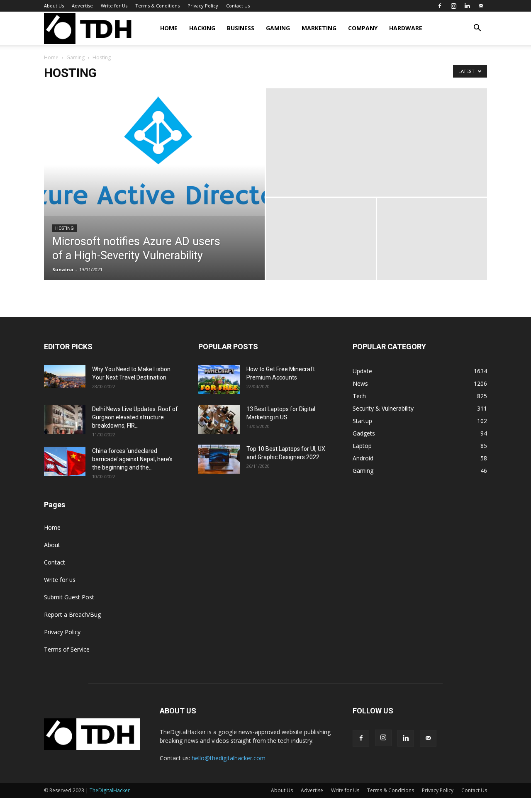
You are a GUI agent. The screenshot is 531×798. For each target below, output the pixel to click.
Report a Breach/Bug (72, 614)
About (52, 545)
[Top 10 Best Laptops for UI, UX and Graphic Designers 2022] (219, 459)
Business (240, 28)
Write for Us (114, 5)
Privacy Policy (203, 5)
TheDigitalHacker (110, 790)
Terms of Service (67, 649)
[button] (477, 29)
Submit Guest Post (69, 597)
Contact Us (238, 5)
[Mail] (481, 6)
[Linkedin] (467, 6)
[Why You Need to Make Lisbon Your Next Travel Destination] (64, 376)
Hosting (64, 228)
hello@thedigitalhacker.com (229, 758)
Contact (54, 562)
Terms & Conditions (157, 5)
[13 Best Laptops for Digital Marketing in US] (219, 419)
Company (363, 28)
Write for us (60, 580)
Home (169, 28)
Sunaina (62, 269)
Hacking (202, 28)
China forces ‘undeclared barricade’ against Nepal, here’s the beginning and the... (132, 459)
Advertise (82, 5)
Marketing (319, 28)
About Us (54, 5)
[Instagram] (453, 6)
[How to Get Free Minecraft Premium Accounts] (219, 379)
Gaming (278, 28)
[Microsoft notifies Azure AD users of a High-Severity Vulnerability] (154, 152)
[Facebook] (440, 6)
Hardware (405, 28)
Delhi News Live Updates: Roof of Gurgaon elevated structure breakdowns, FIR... (135, 417)
